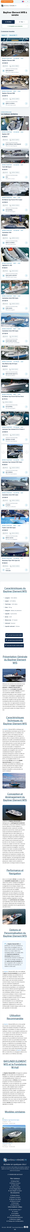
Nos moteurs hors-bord (15, 645)
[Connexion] (27, 1)
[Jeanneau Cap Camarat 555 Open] (15, 451)
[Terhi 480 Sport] (15, 156)
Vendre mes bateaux (15, 1174)
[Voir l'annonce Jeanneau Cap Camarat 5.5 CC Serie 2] (26, 439)
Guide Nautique (16, 1215)
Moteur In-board (15, 1201)
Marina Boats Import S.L (12, 373)
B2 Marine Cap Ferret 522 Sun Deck (13, 396)
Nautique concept (10, 439)
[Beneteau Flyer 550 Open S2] (15, 550)
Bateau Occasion (15, 1183)
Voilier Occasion (15, 1187)
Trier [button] (22, 22)
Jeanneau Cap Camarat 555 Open (12, 462)
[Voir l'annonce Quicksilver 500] (26, 242)
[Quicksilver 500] (15, 222)
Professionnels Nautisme (16, 1217)
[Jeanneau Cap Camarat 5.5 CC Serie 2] (15, 419)
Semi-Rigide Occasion (16, 1191)
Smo (7, 177)
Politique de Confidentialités (16, 1221)
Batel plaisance (10, 70)
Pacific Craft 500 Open (9, 527)
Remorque (16, 1203)
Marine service (9, 537)
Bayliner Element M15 (8, 60)
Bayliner (6, 729)
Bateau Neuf (15, 1181)
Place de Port (15, 1205)
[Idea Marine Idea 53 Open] (15, 353)
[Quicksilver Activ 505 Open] (15, 287)
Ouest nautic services (11, 341)
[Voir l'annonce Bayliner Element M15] (26, 70)
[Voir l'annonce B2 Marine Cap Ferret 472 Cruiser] (26, 210)
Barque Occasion (15, 1197)
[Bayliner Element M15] (15, 50)
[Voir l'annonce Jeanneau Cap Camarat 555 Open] (26, 472)
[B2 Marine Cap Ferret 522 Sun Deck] (15, 386)
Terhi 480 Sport (6, 167)
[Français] (23, 1)
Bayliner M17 (6, 134)
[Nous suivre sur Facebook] (25, 1227)
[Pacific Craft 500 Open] (15, 517)
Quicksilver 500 (6, 232)
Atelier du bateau (10, 103)
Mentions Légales (16, 1219)
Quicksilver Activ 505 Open (10, 298)
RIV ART (9, 1227)
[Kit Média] (15, 1230)
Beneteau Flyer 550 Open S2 (11, 560)
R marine (8, 505)
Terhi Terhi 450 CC (7, 1143)
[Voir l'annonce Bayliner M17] (26, 144)
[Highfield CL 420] (15, 255)
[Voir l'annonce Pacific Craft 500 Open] (26, 537)
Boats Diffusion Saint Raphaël (13, 144)
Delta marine (9, 308)
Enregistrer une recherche (15, 26)
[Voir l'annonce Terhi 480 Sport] (26, 177)
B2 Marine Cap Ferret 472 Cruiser (12, 200)
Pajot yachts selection (11, 275)
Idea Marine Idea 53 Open (9, 364)
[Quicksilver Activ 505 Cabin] (15, 484)
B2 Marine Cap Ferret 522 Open (10, 1120)
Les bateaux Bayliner (15, 635)
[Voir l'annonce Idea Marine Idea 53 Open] (26, 373)
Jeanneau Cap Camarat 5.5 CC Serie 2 (13, 429)
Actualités (16, 1213)
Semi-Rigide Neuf (16, 1189)
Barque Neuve (16, 1195)
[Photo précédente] (3, 49)
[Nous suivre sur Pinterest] (27, 1227)
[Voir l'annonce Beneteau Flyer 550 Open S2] (26, 569)
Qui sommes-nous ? (15, 1209)
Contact (16, 1211)
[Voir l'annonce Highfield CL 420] (26, 275)
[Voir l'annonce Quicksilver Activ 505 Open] (26, 308)
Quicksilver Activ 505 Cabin (10, 495)
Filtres (9, 22)
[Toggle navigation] (27, 5)
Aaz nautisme (9, 472)
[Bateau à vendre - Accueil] (9, 5)
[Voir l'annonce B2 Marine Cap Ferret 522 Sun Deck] (26, 406)
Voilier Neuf (16, 1185)
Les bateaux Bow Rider (15, 640)
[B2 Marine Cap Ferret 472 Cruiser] (15, 189)
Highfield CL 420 (7, 265)
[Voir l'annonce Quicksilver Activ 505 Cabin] (26, 505)
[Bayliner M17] (15, 123)
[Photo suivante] (26, 49)
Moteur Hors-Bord (16, 1199)
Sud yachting (9, 209)
